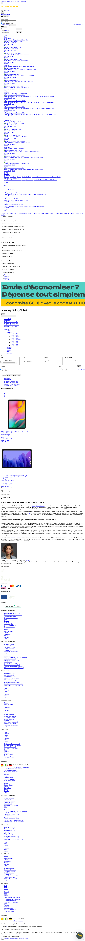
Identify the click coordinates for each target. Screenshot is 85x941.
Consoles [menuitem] (6, 174)
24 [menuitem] (4, 394)
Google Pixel (7, 634)
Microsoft (9, 347)
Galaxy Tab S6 (75, 213)
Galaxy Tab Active (58, 213)
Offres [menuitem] (5, 35)
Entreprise (6, 622)
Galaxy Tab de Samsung (38, 506)
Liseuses (9, 353)
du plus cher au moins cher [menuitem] (11, 322)
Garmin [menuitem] (19, 148)
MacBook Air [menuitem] (15, 93)
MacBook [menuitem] (6, 92)
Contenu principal (14, 1)
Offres (7, 213)
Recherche (7, 1)
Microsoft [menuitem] (15, 66)
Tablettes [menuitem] (6, 65)
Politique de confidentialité (11, 651)
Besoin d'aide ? (8, 650)
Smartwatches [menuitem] (35, 177)
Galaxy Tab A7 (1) (28, 361)
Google (9, 348)
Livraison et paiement (9, 647)
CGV (5, 653)
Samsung (16, 213)
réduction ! (28, 560)
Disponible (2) (64, 369)
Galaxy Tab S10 (32, 213)
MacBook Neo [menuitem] (8, 93)
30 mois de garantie (9, 644)
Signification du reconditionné (12, 613)
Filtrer (2, 314)
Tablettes (11, 213)
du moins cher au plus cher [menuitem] (11, 323)
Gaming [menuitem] (59, 177)
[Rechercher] (17, 29)
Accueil (3, 213)
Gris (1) (47, 360)
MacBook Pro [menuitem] (23, 93)
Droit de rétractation (9, 648)
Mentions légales (8, 624)
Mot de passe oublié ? (78, 24)
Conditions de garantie (10, 645)
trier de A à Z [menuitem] (7, 320)
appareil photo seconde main (11, 678)
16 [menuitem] (4, 393)
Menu (2, 1)
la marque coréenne (16, 537)
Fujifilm (6, 697)
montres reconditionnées (10, 681)
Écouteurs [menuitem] (6, 177)
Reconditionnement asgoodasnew (13, 615)
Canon (5, 692)
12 (7, 388)
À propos (6, 621)
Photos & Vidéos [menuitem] (8, 120)
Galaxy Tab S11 (23, 213)
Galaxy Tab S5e (15, 344)
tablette (29, 513)
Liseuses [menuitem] (31, 66)
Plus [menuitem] (27, 40)
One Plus (6, 637)
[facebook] (2, 576)
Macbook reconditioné (10, 659)
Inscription (19, 563)
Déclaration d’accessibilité (11, 722)
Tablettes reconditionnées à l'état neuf (13, 668)
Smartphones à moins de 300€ (12, 665)
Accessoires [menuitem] (7, 175)
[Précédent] (4, 275)
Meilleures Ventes (8, 316)
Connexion (12, 24)
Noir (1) (47, 361)
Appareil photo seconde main (11, 660)
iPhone (6, 629)
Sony (5, 695)
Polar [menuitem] (22, 148)
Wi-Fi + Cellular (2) (71, 360)
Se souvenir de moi (8, 23)
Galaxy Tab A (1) (27, 360)
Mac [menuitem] (5, 119)
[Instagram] (2, 579)
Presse (5, 619)
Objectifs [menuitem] (15, 121)
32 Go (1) (4, 369)
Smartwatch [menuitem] (7, 147)
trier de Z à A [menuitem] (7, 319)
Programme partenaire (10, 625)
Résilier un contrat (18, 921)
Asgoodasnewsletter (9, 627)
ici (13, 235)
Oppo (5, 638)
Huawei (6, 632)
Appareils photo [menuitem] (8, 121)
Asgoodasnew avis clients (11, 618)
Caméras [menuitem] (20, 121)
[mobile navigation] (2, 3)
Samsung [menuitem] (10, 40)
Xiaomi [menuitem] (23, 40)
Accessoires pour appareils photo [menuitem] (48, 177)
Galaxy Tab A (14, 345)
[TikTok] (9, 579)
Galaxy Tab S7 (67, 213)
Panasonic (6, 694)
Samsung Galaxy (8, 631)
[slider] (2, 363)
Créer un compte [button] (5, 24)
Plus (5, 210)
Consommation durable (10, 616)
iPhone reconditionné (9, 656)
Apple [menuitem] (5, 40)
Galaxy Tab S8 (49, 213)
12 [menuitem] (4, 391)
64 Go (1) (4, 370)
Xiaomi (9, 350)
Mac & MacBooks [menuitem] (26, 177)
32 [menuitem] (4, 396)
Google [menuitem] (15, 40)
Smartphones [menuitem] (7, 38)
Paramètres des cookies (10, 723)
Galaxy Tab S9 (41, 213)
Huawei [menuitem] (19, 40)
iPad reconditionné (9, 675)
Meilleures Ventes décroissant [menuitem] (11, 325)
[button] (10, 8)
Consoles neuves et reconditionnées (13, 666)
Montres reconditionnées (10, 663)
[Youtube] (6, 579)
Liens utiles (23, 1)
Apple (9, 330)
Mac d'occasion (8, 662)
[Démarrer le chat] (2, 12)
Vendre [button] (7, 10)
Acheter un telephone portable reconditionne (15, 657)
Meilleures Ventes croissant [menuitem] (11, 326)
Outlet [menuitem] (5, 37)
